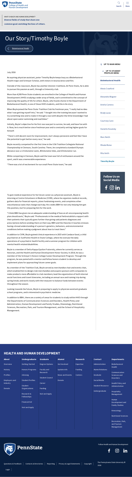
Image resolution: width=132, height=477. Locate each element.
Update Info (62, 369)
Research (80, 359)
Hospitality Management (117, 392)
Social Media (99, 380)
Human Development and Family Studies (119, 402)
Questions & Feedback (13, 464)
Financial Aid (27, 402)
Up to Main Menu (112, 64)
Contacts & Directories (34, 464)
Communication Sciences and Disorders (118, 375)
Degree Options (46, 364)
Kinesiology (116, 410)
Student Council (46, 377)
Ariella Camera (106, 104)
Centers (79, 375)
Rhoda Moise (106, 145)
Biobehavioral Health (110, 80)
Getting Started (28, 364)
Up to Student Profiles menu (112, 72)
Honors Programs (29, 369)
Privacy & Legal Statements (69, 464)
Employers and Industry (10, 381)
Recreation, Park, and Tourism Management (119, 424)
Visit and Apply (28, 407)
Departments (118, 359)
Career (42, 383)
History (7, 369)
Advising (25, 375)
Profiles (7, 375)
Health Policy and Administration (119, 384)
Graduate (44, 359)
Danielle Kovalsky (108, 129)
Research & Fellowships (26, 395)
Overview (8, 364)
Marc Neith (105, 137)
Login (8, 469)
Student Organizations (27, 387)
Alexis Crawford (107, 88)
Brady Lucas (105, 112)
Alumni (61, 359)
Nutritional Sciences (120, 416)
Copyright (88, 464)
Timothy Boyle (107, 161)
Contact (97, 359)
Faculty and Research (44, 371)
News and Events (65, 375)
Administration (100, 364)
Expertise (80, 364)
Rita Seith (104, 153)
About (7, 359)
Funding (43, 388)
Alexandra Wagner (108, 96)
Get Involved (63, 364)
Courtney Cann (106, 120)
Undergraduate (29, 359)
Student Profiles (28, 380)
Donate (7, 388)
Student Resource (101, 385)
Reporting (51, 464)
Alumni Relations (100, 369)
